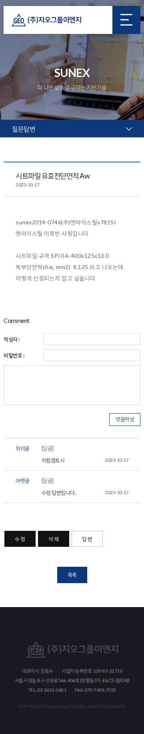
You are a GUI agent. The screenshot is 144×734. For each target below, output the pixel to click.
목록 (72, 575)
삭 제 (53, 539)
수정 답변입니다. (85, 492)
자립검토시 (85, 460)
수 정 (20, 539)
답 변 (87, 539)
